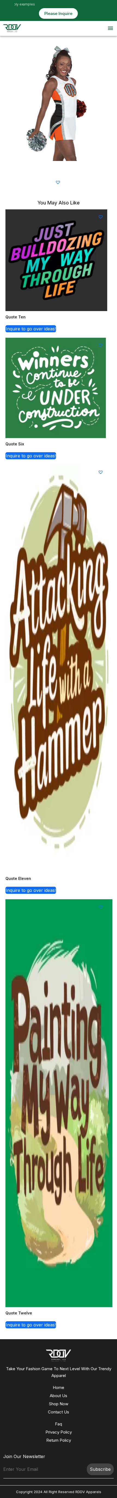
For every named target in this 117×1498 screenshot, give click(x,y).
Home (58, 1387)
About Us (58, 1395)
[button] (58, 182)
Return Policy (58, 1440)
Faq (58, 1423)
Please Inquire (58, 13)
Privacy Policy (58, 1432)
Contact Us (58, 1412)
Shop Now (58, 1403)
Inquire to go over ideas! (31, 328)
